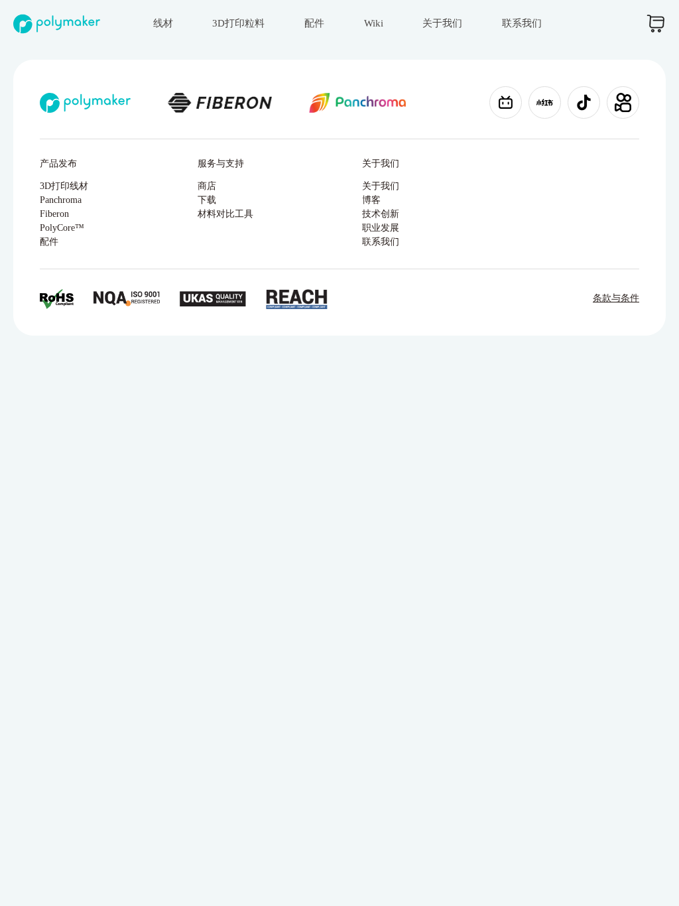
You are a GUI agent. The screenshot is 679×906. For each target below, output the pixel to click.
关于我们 (442, 23)
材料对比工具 (225, 214)
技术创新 (380, 214)
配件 (314, 23)
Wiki (373, 23)
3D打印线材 (64, 186)
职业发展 (380, 228)
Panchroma (61, 200)
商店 (207, 186)
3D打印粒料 (238, 23)
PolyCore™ (62, 228)
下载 (207, 200)
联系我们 (522, 23)
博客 (371, 200)
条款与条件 (616, 298)
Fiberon (54, 214)
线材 (163, 23)
